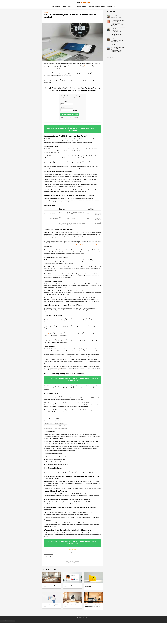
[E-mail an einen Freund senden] (73, 562)
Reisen (97, 6)
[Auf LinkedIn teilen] (78, 562)
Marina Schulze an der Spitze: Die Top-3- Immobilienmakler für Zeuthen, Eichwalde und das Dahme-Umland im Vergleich (117, 32)
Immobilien (47, 334)
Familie (59, 368)
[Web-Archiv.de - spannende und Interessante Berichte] (83, 2)
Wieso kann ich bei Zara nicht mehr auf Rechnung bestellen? (93, 605)
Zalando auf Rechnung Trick (51, 605)
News (84, 6)
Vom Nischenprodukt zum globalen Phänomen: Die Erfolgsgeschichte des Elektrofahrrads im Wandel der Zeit (117, 50)
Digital (70, 6)
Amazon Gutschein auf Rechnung (91, 585)
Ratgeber (91, 6)
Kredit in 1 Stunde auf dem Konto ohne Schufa (85, 244)
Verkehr (110, 6)
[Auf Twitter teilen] (70, 562)
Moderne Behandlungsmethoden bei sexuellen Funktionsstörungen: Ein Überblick (117, 41)
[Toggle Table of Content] (50, 556)
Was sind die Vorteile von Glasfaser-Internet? (117, 16)
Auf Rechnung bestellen (71, 585)
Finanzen (77, 6)
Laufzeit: (62, 107)
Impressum (79, 617)
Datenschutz (86, 617)
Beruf (64, 6)
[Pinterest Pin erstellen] (75, 562)
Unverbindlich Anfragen (70, 114)
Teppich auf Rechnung (49, 585)
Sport (103, 6)
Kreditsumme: (63, 101)
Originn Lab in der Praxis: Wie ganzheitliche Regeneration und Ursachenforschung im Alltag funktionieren (117, 23)
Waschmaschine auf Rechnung (72, 605)
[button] (114, 7)
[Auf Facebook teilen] (67, 562)
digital (84, 65)
